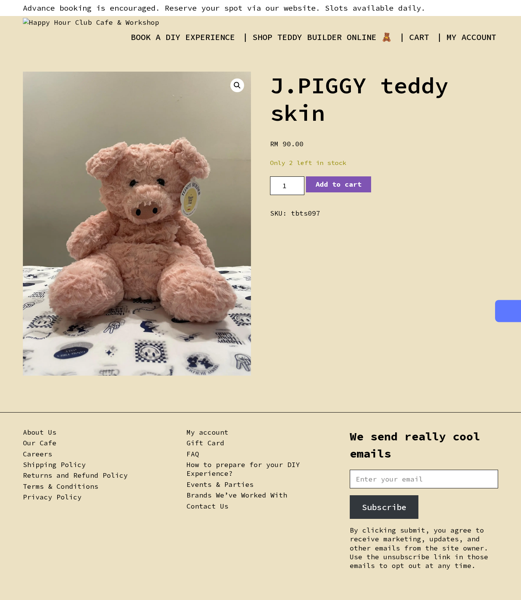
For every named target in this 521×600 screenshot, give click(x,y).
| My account (466, 37)
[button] (237, 85)
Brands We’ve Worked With (237, 495)
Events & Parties (220, 484)
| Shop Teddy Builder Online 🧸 (317, 37)
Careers (37, 454)
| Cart (414, 37)
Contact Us (207, 506)
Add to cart (338, 184)
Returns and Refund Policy (75, 475)
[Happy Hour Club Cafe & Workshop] (91, 22)
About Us (39, 432)
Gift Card (205, 442)
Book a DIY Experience (183, 37)
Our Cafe (39, 442)
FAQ (193, 454)
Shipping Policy (54, 464)
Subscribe (384, 507)
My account (207, 432)
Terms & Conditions (60, 486)
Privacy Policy (52, 497)
